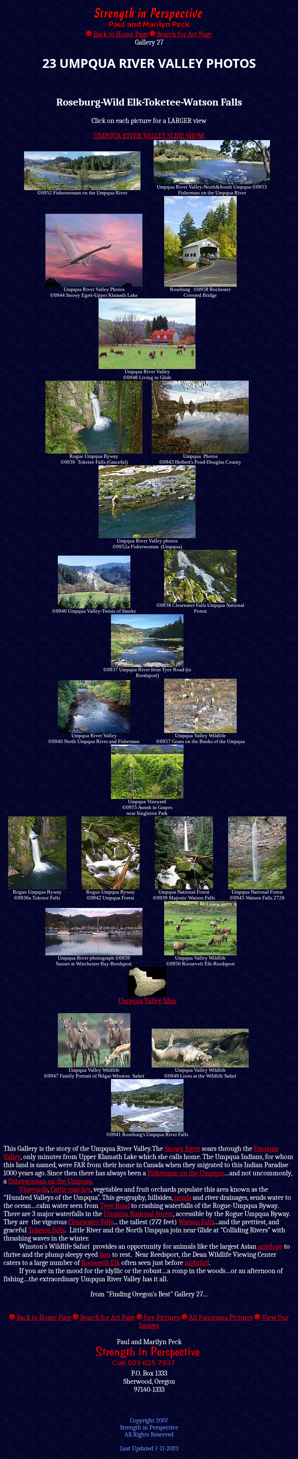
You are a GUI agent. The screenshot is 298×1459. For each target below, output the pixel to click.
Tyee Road (115, 1206)
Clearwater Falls (90, 1222)
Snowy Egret (182, 1149)
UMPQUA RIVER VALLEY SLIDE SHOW (149, 136)
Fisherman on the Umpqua (185, 1173)
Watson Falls (196, 1222)
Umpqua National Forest (138, 1214)
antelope (270, 1246)
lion (105, 1255)
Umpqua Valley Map (147, 1001)
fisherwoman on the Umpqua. (51, 1181)
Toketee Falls (46, 1230)
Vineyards (33, 1189)
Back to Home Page (120, 34)
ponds (182, 1198)
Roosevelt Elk (100, 1263)
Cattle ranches (70, 1189)
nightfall (197, 1263)
